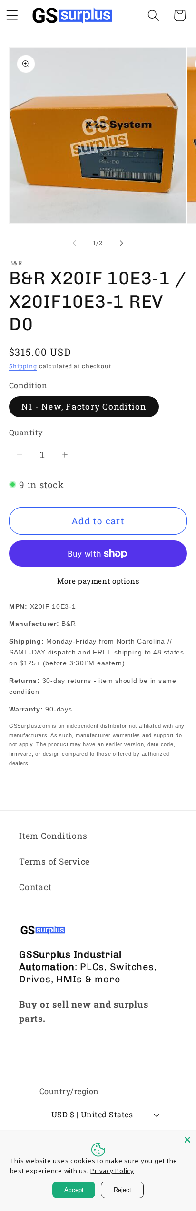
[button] (153, 15)
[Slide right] (121, 243)
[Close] (187, 1139)
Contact (35, 887)
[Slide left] (74, 243)
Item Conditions (53, 835)
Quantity (26, 432)
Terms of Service (54, 861)
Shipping (23, 366)
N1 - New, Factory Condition (84, 406)
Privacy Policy (112, 1170)
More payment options (98, 581)
